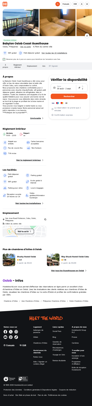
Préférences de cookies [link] (57, 395)
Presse (74, 337)
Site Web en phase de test (25, 395)
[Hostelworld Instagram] (16, 332)
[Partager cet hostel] (87, 35)
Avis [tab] (43, 66)
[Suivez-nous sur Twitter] (11, 332)
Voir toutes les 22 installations (54, 53)
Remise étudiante (59, 360)
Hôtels (35, 337)
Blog (54, 337)
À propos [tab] (5, 66)
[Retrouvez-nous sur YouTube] (5, 337)
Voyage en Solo (59, 355)
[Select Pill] (57, 4)
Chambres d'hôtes (10, 40)
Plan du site (42, 395)
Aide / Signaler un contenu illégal (40, 363)
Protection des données (13, 390)
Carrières (75, 343)
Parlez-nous (37, 357)
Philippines (13, 47)
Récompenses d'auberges (58, 349)
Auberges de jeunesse (38, 331)
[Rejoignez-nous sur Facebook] (5, 332)
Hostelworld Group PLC (79, 331)
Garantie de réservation (57, 343)
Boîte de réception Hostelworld (79, 369)
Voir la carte (25, 47)
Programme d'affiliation (76, 363)
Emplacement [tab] (32, 66)
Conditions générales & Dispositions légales (40, 390)
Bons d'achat (9, 395)
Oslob (5, 47)
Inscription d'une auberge (78, 357)
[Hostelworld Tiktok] (16, 337)
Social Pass (57, 331)
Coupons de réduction (67, 390)
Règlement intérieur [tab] (18, 66)
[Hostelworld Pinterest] (11, 337)
